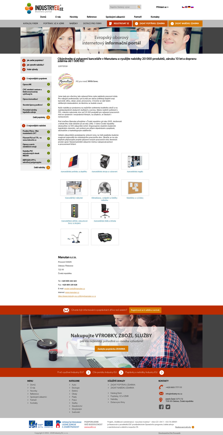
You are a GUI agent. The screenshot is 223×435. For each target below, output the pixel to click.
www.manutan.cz (72, 292)
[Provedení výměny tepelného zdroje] (48, 112)
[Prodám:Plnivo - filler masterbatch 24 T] (48, 133)
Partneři (138, 17)
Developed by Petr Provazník (169, 433)
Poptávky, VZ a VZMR (53, 23)
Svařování (76, 412)
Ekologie (75, 388)
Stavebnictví (77, 406)
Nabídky (73, 23)
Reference (92, 17)
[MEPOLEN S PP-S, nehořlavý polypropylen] (48, 162)
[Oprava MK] (48, 85)
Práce (74, 400)
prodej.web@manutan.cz (74, 289)
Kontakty (155, 17)
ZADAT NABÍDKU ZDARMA (187, 23)
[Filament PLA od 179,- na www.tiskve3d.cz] (48, 139)
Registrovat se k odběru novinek (145, 310)
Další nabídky (40, 168)
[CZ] (183, 7)
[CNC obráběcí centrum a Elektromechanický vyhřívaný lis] (48, 92)
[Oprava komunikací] (48, 100)
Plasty (74, 397)
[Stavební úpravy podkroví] (48, 105)
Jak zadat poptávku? (35, 60)
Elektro (75, 391)
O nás (58, 17)
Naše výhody (32, 70)
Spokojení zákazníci (115, 17)
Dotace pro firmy (92, 23)
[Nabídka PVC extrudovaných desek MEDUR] (48, 154)
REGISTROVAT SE (121, 23)
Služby (75, 403)
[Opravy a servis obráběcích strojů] (48, 146)
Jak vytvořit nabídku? (35, 65)
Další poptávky (39, 117)
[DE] (189, 7)
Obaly (74, 394)
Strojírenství (77, 409)
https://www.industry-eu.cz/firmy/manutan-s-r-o (77, 296)
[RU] (192, 7)
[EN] (186, 7)
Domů (43, 17)
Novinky (74, 17)
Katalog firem (30, 23)
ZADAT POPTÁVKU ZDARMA (152, 23)
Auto (74, 385)
